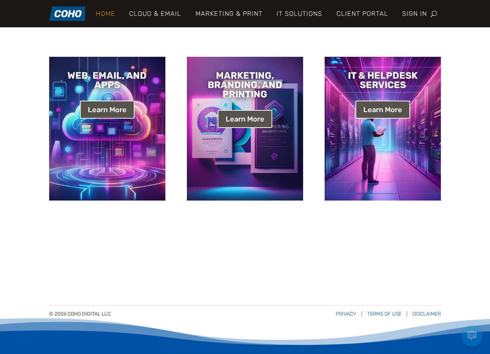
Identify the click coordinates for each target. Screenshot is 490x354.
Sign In (414, 14)
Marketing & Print (229, 14)
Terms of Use (384, 314)
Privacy (346, 314)
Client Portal (362, 14)
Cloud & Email (155, 14)
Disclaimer (427, 314)
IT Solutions (299, 14)
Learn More (107, 109)
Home (105, 14)
